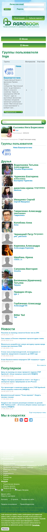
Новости (8, 329)
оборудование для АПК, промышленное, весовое (21, 437)
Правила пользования (9, 504)
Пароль (20, 9)
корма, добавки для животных (14, 435)
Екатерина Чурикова (23, 181)
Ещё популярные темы (37, 412)
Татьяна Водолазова (23, 169)
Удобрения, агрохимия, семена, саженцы (18, 467)
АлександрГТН (20, 306)
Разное (5, 479)
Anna (16, 225)
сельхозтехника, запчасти (12, 443)
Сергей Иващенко (22, 202)
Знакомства (7, 477)
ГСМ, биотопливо (9, 433)
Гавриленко (19, 215)
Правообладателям (27, 504)
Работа (5, 475)
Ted (15, 317)
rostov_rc (18, 259)
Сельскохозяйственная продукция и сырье (18, 461)
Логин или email (17, 4)
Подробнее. (36, 525)
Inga (16, 130)
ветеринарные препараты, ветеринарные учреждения (22, 431)
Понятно (5, 529)
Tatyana (17, 285)
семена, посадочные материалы (15, 445)
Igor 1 (16, 294)
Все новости (41, 365)
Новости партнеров (8, 496)
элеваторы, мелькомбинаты (13, 455)
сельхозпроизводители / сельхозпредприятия (19, 441)
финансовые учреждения (12, 453)
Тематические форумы (11, 484)
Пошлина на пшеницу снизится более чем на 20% (20, 333)
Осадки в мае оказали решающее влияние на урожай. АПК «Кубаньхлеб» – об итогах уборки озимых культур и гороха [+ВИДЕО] (23, 405)
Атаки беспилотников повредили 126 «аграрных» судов (23, 359)
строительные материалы (12, 451)
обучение (6, 439)
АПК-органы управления (12, 429)
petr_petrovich (20, 236)
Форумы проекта (9, 486)
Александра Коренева (24, 248)
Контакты (4, 499)
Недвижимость (8, 473)
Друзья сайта (5, 494)
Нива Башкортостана (22, 148)
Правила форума (9, 488)
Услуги (5, 471)
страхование (7, 449)
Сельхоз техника (9, 463)
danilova (17, 190)
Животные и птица (10, 469)
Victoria (17, 271)
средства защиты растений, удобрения (17, 447)
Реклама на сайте (27, 499)
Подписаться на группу (10, 112)
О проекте (14, 499)
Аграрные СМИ (8, 457)
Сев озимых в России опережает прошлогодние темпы (22, 338)
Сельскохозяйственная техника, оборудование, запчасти (23, 465)
